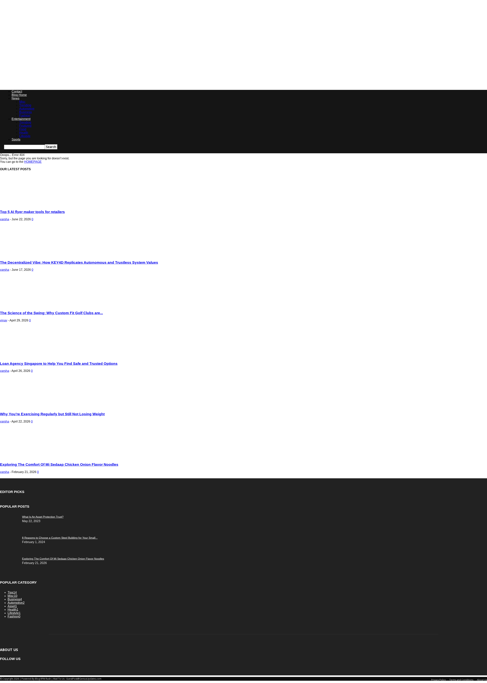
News (15, 98)
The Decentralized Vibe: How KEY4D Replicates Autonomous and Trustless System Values (79, 262)
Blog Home (19, 95)
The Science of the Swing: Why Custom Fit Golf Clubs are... (51, 313)
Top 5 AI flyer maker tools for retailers (32, 212)
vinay (3, 320)
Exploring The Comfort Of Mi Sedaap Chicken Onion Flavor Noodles (59, 465)
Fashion (24, 115)
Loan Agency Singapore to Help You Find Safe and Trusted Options (59, 364)
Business (25, 112)
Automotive (26, 108)
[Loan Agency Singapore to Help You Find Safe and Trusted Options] (31, 356)
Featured (25, 125)
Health (23, 132)
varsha (4, 219)
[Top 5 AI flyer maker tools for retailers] (31, 204)
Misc (22, 101)
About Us (482, 679)
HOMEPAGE (33, 161)
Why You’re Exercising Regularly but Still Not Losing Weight (52, 414)
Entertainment (21, 119)
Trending (25, 105)
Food (22, 129)
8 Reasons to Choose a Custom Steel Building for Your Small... (60, 537)
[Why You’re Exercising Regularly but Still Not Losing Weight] (31, 406)
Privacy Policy (438, 679)
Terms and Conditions (461, 679)
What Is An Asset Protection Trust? (43, 516)
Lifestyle (24, 136)
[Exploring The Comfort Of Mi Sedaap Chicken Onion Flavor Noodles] (31, 457)
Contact (17, 91)
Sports (16, 139)
